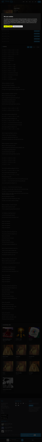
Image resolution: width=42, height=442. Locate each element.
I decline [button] (10, 26)
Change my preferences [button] (18, 26)
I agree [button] (6, 26)
